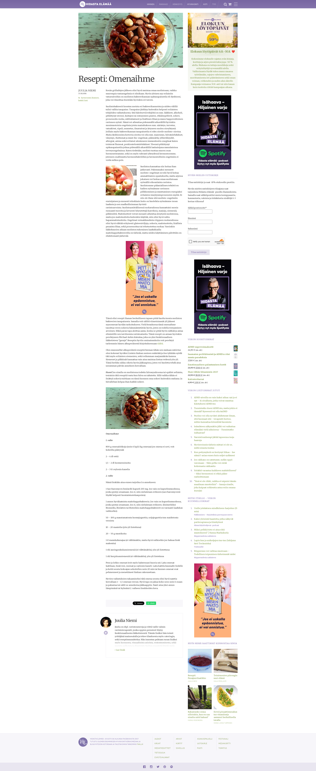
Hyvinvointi (192, 4)
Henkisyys (177, 4)
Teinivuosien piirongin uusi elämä (225, 676)
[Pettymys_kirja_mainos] (144, 277)
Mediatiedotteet (163, 748)
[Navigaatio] (236, 4)
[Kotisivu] (106, 633)
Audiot (158, 738)
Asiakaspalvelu (204, 738)
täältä (160, 343)
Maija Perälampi (220, 681)
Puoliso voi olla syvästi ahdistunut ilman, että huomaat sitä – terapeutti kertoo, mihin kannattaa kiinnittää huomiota (214, 418)
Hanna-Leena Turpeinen (223, 723)
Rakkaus (163, 4)
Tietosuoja (160, 752)
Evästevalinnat (162, 757)
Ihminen (150, 4)
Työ (214, 4)
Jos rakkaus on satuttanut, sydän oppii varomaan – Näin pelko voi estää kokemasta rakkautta (213, 463)
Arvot (179, 738)
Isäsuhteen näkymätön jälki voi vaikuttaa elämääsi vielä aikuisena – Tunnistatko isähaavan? (214, 429)
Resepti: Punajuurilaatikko (197, 676)
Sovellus (180, 748)
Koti (205, 4)
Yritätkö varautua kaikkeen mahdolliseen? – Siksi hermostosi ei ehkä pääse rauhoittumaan (215, 473)
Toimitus (222, 748)
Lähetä (152, 603)
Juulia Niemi (87, 90)
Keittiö (81, 101)
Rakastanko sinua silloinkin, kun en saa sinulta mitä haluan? (199, 715)
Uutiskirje (202, 743)
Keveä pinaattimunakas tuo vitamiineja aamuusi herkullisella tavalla (225, 716)
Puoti (199, 748)
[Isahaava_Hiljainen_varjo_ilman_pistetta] (212, 132)
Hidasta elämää (110, 4)
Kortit (179, 743)
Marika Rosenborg (195, 720)
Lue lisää (120, 650)
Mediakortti (224, 743)
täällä (140, 744)
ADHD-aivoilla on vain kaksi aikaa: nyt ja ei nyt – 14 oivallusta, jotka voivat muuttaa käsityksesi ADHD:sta (215, 400)
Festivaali (223, 738)
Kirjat (158, 743)
